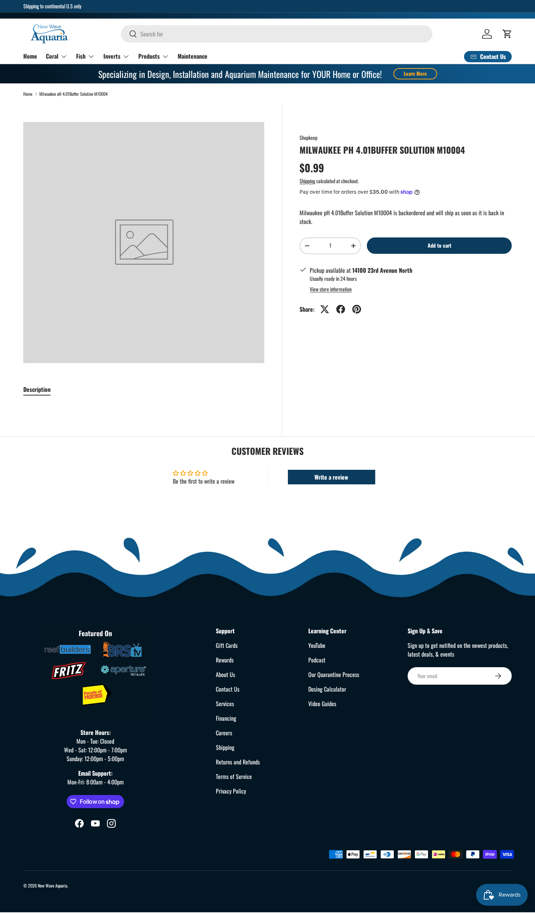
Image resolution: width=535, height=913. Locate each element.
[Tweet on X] (325, 309)
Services (225, 703)
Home (30, 56)
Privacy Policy (231, 791)
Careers (224, 732)
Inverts (111, 56)
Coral (52, 56)
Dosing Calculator (327, 689)
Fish (81, 56)
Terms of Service (234, 776)
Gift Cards (227, 645)
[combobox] (276, 34)
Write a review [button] (331, 477)
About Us (225, 674)
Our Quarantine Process (333, 674)
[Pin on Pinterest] (357, 309)
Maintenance (192, 56)
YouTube (316, 645)
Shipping (307, 181)
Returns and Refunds (238, 761)
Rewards (225, 660)
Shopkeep (308, 137)
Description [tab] (37, 389)
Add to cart (439, 245)
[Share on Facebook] (341, 309)
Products (149, 56)
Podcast (316, 660)
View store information (331, 289)
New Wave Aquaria (52, 885)
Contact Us (227, 689)
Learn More (415, 73)
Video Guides (322, 703)
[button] (507, 34)
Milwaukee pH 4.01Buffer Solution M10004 (73, 94)
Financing (226, 718)
